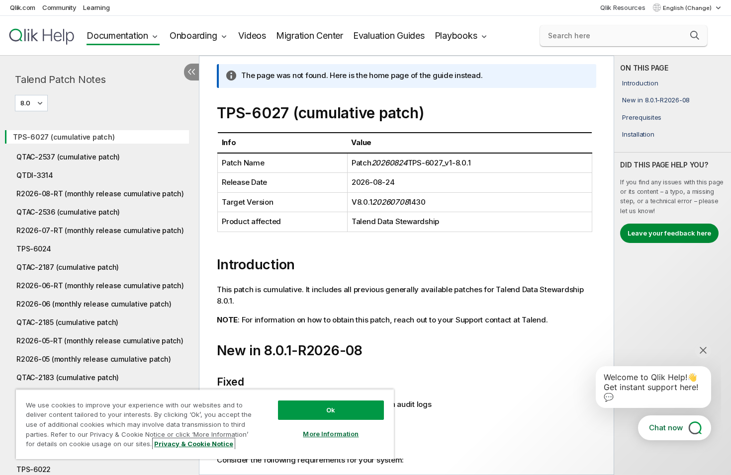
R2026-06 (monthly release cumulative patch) (93, 304)
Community (59, 7)
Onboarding (193, 35)
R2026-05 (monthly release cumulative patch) (93, 359)
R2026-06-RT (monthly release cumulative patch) (100, 285)
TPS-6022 (33, 469)
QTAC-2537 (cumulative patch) (68, 157)
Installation (638, 134)
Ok (330, 410)
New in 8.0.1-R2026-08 (656, 100)
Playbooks (456, 35)
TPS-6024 (33, 248)
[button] (694, 35)
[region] (205, 424)
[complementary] (672, 265)
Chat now (666, 427)
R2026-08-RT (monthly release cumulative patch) (100, 193)
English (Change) (688, 7)
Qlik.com (22, 7)
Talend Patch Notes (60, 79)
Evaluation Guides (389, 35)
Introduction (640, 83)
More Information (331, 434)
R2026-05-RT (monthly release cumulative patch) (99, 340)
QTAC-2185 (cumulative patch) (67, 322)
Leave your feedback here (669, 233)
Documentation (117, 35)
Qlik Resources (622, 7)
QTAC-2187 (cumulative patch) (67, 267)
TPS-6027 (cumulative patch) (63, 137)
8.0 (25, 103)
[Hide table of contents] (191, 72)
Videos (252, 35)
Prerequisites (641, 117)
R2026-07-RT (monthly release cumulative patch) (100, 230)
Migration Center (309, 35)
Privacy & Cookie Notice (193, 444)
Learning (96, 7)
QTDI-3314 (34, 175)
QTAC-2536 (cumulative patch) (68, 212)
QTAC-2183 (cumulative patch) (67, 377)
